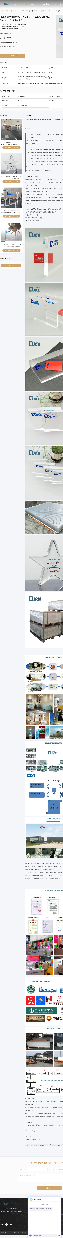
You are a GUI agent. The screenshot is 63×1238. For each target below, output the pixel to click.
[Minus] (59, 1199)
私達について (35, 4)
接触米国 (46, 4)
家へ (3, 11)
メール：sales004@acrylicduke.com (12, 1211)
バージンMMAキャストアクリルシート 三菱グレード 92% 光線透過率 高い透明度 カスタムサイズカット (11, 246)
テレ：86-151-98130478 (9, 1208)
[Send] (59, 1235)
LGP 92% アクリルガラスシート (39, 1145)
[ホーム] (6, 4)
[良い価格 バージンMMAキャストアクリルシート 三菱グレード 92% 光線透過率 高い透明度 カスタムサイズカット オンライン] (11, 232)
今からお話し (11, 55)
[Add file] (30, 1235)
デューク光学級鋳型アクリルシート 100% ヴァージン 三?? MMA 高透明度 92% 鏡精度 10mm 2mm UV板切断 (11, 144)
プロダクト (23, 4)
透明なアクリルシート (15, 11)
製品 (7, 11)
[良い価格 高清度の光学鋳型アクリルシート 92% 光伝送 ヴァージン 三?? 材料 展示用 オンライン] (11, 163)
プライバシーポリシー (6, 1232)
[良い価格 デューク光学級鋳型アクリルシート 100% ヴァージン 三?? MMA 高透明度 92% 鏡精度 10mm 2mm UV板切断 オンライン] (11, 129)
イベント (55, 4)
